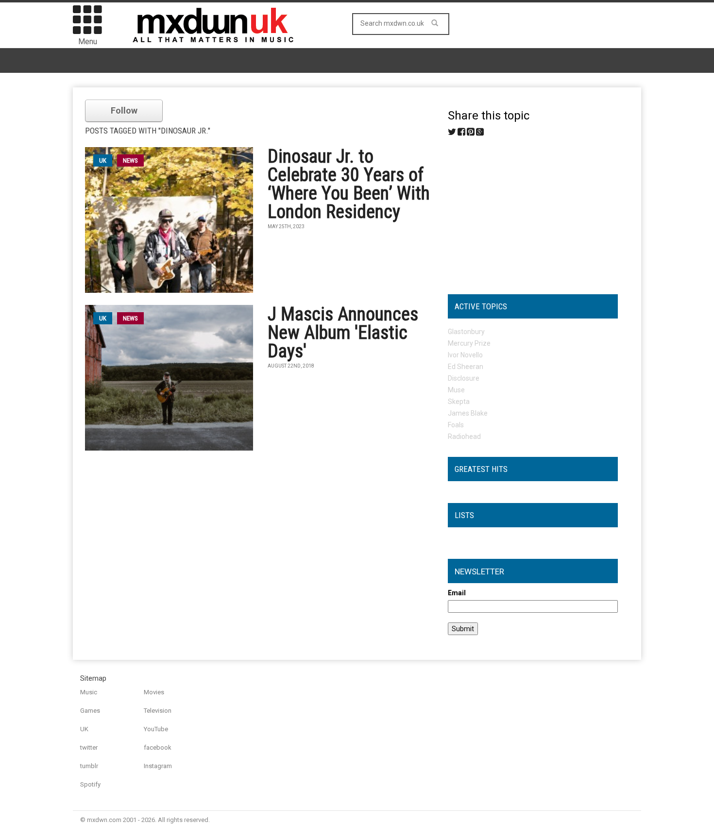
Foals (456, 425)
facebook (157, 747)
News (130, 160)
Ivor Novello (465, 355)
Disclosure (463, 378)
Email (457, 593)
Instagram (158, 766)
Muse (456, 390)
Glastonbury (466, 332)
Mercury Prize (469, 343)
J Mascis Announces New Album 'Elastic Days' (343, 332)
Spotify (90, 784)
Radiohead (464, 436)
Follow (124, 110)
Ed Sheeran (465, 366)
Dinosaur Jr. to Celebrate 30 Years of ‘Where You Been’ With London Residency (349, 184)
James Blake (468, 413)
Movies (154, 692)
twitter (89, 747)
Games (90, 710)
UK (84, 729)
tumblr (89, 766)
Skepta (459, 401)
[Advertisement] (533, 212)
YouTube (156, 729)
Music (88, 692)
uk (102, 160)
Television (157, 710)
